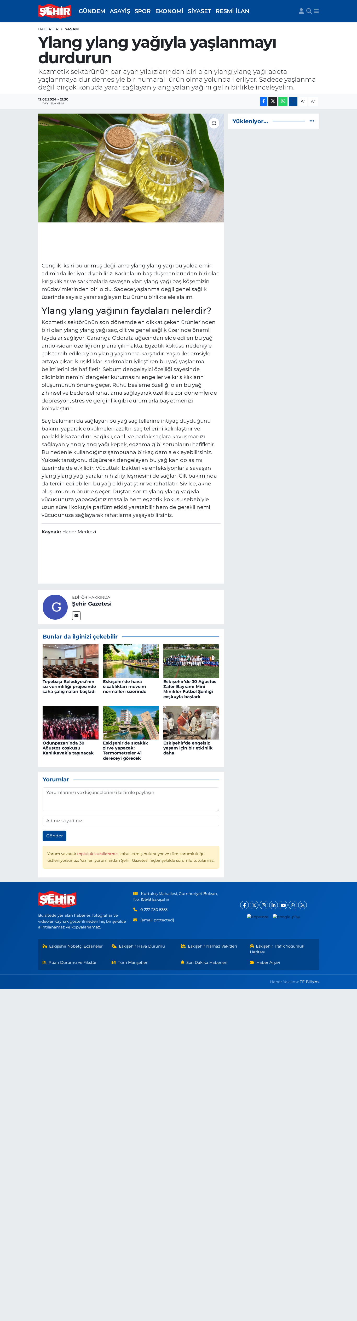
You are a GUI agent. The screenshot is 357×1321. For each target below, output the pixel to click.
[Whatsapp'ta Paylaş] (282, 101)
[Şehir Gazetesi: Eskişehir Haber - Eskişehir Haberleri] (55, 11)
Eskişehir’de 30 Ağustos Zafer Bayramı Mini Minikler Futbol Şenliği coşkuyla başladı (189, 689)
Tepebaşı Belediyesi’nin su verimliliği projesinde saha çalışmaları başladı (69, 686)
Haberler (48, 29)
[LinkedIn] (273, 905)
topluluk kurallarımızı (98, 854)
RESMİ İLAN (232, 11)
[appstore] (258, 917)
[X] (254, 905)
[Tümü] (311, 121)
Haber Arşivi (268, 962)
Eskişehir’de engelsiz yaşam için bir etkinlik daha (188, 748)
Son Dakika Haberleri (206, 962)
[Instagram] (264, 905)
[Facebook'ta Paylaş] (263, 101)
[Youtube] (283, 905)
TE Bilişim (309, 981)
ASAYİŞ (120, 11)
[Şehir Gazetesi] (55, 606)
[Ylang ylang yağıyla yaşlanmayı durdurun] (131, 168)
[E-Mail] (76, 615)
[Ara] (309, 11)
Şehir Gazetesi (92, 604)
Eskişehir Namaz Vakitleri (212, 946)
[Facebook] (244, 905)
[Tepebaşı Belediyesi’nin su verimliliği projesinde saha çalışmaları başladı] (71, 660)
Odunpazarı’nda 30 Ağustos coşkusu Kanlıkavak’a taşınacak (68, 748)
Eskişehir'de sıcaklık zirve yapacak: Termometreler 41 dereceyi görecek (125, 751)
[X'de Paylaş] (272, 101)
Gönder (54, 835)
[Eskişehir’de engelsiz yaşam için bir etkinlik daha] (191, 722)
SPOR (143, 11)
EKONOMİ (169, 11)
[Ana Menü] (316, 11)
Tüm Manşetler (132, 962)
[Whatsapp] (293, 905)
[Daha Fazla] (293, 101)
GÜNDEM (92, 11)
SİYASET (199, 11)
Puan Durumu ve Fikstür (73, 962)
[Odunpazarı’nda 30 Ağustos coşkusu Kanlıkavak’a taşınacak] (71, 722)
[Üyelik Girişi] (301, 11)
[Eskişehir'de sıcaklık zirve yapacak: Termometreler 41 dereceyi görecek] (131, 722)
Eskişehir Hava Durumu (142, 946)
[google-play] (286, 917)
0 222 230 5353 (154, 909)
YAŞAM (72, 29)
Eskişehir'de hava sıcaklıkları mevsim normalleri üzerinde (124, 686)
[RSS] (302, 905)
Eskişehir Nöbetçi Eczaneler (76, 946)
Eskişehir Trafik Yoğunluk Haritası (277, 949)
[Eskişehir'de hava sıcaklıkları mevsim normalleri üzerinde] (131, 660)
